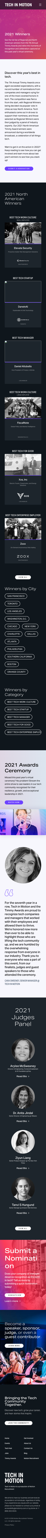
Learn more (11, 1301)
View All (23, 577)
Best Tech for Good (19, 724)
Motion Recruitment (31, 1458)
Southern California (19, 656)
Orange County (16, 671)
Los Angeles (14, 611)
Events (7, 1443)
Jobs (6, 1453)
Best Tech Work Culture (21, 702)
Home (7, 1438)
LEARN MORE (14, 1346)
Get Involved (28, 1438)
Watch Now (14, 802)
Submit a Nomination (19, 168)
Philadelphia (14, 649)
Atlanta (12, 641)
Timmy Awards (10, 1458)
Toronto (12, 603)
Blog (25, 1453)
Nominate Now (14, 1295)
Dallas (31, 634)
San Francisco (16, 596)
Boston (11, 664)
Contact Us (28, 1448)
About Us (27, 1443)
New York (30, 626)
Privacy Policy (9, 1525)
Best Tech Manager (18, 717)
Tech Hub (8, 1448)
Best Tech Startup (18, 709)
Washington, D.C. (17, 618)
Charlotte (13, 634)
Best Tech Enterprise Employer (24, 732)
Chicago (12, 626)
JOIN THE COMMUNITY (18, 1423)
